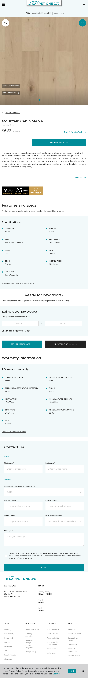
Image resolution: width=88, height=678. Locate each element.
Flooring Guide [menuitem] (53, 638)
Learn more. (58, 674)
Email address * (51, 500)
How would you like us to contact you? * (20, 486)
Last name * (50, 463)
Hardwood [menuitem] (8, 638)
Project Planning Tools (73, 132)
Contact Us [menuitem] (72, 645)
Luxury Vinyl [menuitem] (9, 634)
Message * (8, 531)
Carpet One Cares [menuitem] (73, 639)
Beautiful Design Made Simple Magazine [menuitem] (30, 644)
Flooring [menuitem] (7, 630)
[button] (75, 4)
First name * (9, 463)
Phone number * (11, 500)
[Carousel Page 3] (46, 100)
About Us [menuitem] (72, 630)
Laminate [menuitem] (8, 646)
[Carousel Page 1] (39, 100)
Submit (44, 567)
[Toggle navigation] (3, 4)
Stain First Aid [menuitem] (52, 634)
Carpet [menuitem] (7, 642)
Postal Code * (9, 515)
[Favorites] (79, 4)
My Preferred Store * (53, 515)
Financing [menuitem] (8, 659)
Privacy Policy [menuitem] (74, 655)
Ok (72, 671)
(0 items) (84, 4)
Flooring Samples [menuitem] (29, 635)
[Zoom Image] (5, 23)
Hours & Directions (12, 596)
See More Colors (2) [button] (11, 93)
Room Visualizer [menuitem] (32, 630)
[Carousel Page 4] (49, 100)
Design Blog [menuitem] (30, 652)
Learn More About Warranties (14, 432)
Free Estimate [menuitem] (10, 655)
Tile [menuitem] (5, 651)
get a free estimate (20, 344)
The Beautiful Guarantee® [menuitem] (52, 643)
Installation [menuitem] (51, 653)
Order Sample (57, 142)
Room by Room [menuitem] (74, 634)
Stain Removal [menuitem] (53, 630)
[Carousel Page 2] (43, 100)
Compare (78, 177)
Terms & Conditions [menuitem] (72, 650)
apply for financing (64, 344)
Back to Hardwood (13, 113)
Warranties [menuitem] (51, 649)
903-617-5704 (59, 13)
